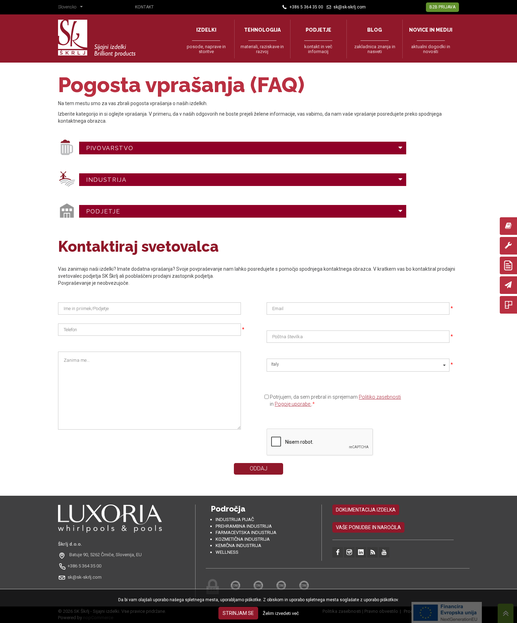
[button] (72, 7)
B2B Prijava (442, 7)
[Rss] (372, 552)
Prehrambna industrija (244, 526)
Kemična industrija (238, 545)
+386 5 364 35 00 (84, 566)
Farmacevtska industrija (246, 532)
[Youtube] (384, 552)
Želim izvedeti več (281, 613)
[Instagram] (349, 552)
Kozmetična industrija (243, 539)
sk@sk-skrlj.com (85, 577)
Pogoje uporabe (293, 404)
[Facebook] (337, 552)
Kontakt (144, 7)
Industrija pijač (235, 519)
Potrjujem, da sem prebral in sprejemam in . (335, 400)
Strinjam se (238, 613)
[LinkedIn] (361, 552)
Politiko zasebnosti (380, 397)
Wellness (227, 552)
